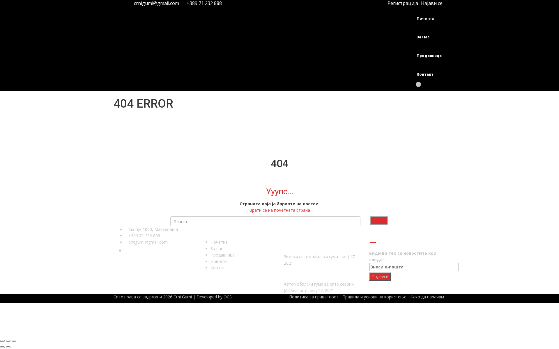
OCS (228, 297)
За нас (423, 37)
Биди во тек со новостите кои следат (402, 256)
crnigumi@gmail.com (156, 3)
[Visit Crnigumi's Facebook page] (118, 3)
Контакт (425, 74)
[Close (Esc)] (2, 341)
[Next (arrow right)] (8, 347)
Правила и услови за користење (374, 297)
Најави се (432, 3)
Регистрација (402, 3)
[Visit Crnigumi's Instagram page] (124, 3)
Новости (219, 261)
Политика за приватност (313, 297)
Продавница (429, 56)
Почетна (425, 18)
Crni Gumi (183, 297)
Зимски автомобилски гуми (311, 256)
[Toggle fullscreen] (8, 341)
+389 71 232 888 (203, 3)
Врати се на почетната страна (279, 210)
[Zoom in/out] (14, 341)
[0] (415, 87)
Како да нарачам (427, 297)
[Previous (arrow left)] (2, 347)
